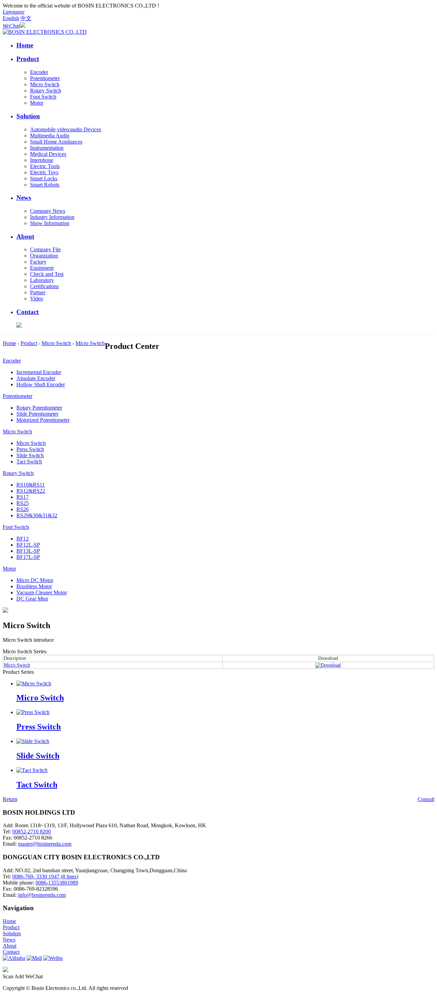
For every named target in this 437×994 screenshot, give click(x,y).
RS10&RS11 (30, 485)
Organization (44, 255)
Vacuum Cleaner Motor (41, 592)
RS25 (22, 503)
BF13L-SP (28, 551)
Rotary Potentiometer (39, 408)
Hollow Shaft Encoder (40, 384)
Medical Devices (48, 154)
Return (10, 799)
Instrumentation (47, 148)
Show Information (49, 223)
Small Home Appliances (56, 142)
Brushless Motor (34, 586)
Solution (28, 116)
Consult (426, 799)
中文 (25, 18)
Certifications (44, 286)
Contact (27, 311)
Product (27, 58)
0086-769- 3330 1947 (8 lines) (45, 876)
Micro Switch (44, 84)
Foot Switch (43, 97)
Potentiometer (45, 78)
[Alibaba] (14, 958)
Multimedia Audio (49, 135)
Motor (36, 103)
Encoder (39, 72)
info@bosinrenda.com (42, 895)
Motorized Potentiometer (43, 420)
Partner (37, 292)
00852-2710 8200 (31, 831)
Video (36, 298)
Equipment (42, 268)
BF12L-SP (28, 545)
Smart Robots (44, 185)
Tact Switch (29, 461)
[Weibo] (53, 958)
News (23, 197)
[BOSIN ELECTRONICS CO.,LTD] (45, 32)
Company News (47, 211)
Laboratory (42, 280)
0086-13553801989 (57, 883)
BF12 (22, 538)
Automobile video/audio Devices (65, 129)
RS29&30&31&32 (36, 515)
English (11, 18)
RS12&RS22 (30, 491)
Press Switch (30, 449)
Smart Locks (43, 178)
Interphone (41, 160)
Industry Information (52, 217)
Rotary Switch (45, 90)
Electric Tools (45, 166)
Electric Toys (44, 172)
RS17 (22, 497)
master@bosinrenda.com (44, 844)
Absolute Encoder (35, 378)
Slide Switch (30, 455)
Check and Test (47, 274)
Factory (38, 262)
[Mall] (34, 958)
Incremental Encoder (38, 372)
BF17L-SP (28, 557)
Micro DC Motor (34, 580)
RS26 (22, 509)
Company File (45, 249)
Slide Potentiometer (37, 414)
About (25, 236)
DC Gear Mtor (32, 599)
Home (24, 45)
